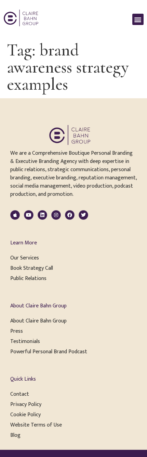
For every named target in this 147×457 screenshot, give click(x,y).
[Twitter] (83, 215)
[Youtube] (29, 215)
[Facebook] (70, 215)
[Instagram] (56, 215)
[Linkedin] (42, 215)
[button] (138, 19)
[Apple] (15, 215)
